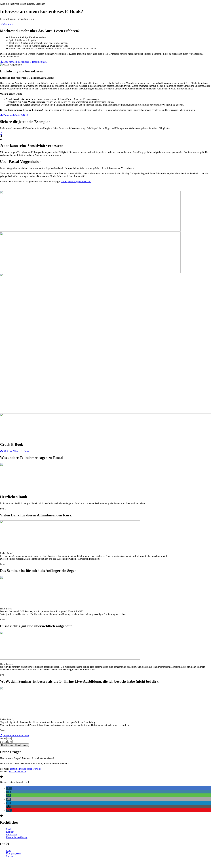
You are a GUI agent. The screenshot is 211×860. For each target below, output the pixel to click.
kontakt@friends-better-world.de (25, 768)
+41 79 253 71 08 (17, 771)
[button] (9, 788)
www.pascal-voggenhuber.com (76, 181)
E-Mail (3, 741)
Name (3, 738)
